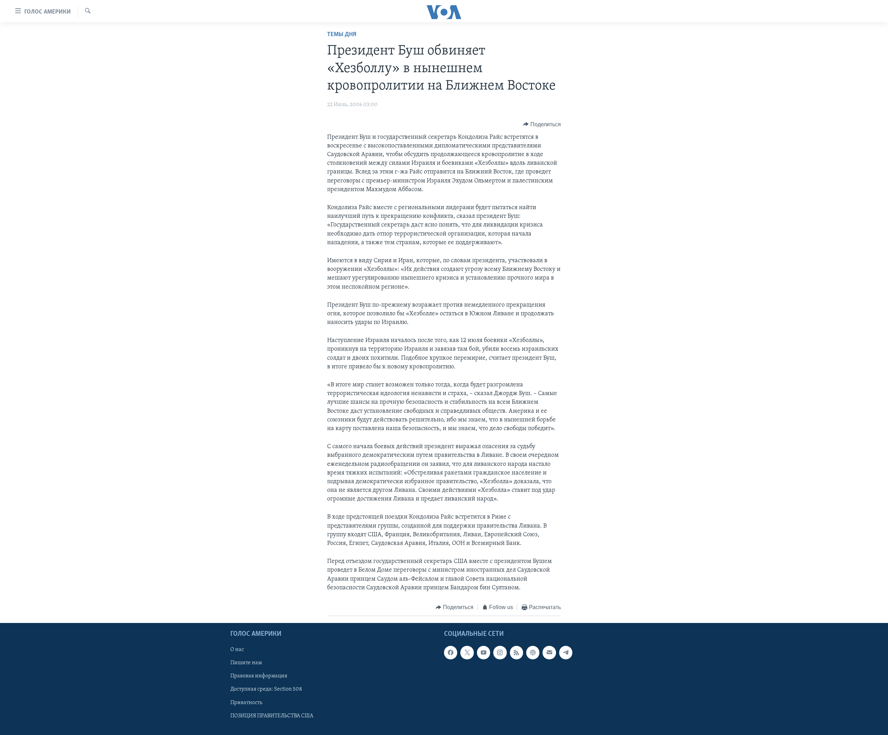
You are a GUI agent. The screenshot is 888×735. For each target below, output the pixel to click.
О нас (237, 650)
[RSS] (516, 652)
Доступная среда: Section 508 (266, 689)
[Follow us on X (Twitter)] (466, 652)
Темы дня (341, 35)
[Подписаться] (549, 652)
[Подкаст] (532, 652)
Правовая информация (258, 676)
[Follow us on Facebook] (450, 652)
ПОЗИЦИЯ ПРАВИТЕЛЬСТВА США (271, 716)
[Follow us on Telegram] (565, 652)
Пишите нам (246, 663)
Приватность (246, 703)
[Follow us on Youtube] (483, 652)
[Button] (542, 124)
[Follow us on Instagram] (499, 652)
